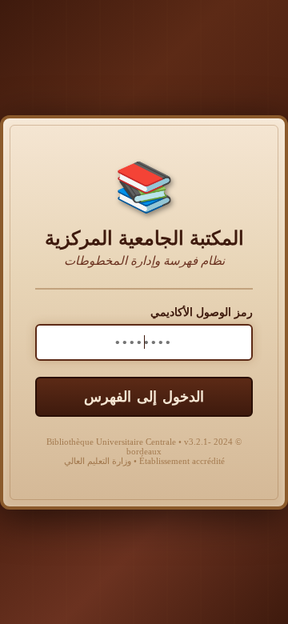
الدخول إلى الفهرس (144, 397)
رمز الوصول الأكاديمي (201, 312)
